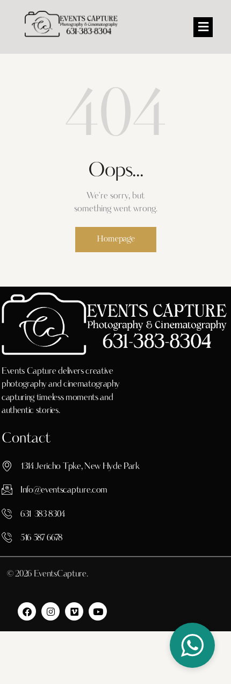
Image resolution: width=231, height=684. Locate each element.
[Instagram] (50, 611)
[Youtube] (98, 611)
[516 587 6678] (7, 537)
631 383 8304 (42, 514)
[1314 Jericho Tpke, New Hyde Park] (7, 465)
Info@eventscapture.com (63, 490)
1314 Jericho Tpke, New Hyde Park (80, 466)
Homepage (116, 240)
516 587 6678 (41, 538)
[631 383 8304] (7, 513)
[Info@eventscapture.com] (7, 489)
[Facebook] (27, 611)
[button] (203, 27)
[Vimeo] (74, 611)
